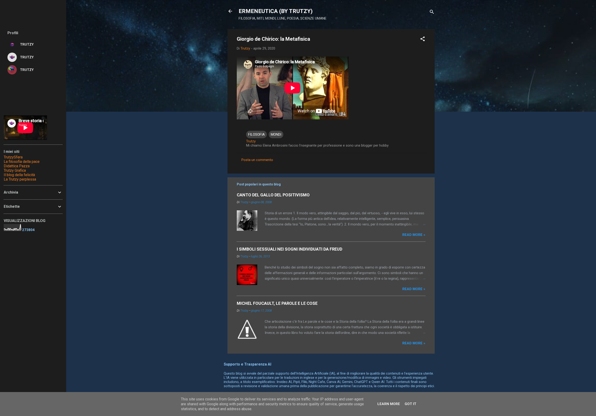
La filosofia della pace (22, 161)
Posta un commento (257, 160)
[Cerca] (432, 13)
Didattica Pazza (17, 166)
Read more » (413, 235)
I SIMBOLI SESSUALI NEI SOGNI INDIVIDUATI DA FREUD (289, 249)
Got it (410, 404)
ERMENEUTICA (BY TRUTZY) (276, 11)
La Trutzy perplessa (20, 179)
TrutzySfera (13, 157)
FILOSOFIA (256, 134)
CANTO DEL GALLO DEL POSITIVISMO (273, 194)
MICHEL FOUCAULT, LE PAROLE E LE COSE (277, 303)
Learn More (388, 404)
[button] (422, 39)
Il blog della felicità (19, 175)
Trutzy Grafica (15, 170)
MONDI (276, 134)
